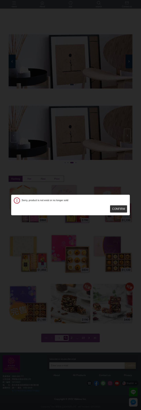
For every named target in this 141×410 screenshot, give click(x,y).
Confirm (118, 208)
